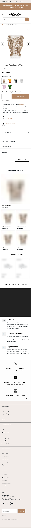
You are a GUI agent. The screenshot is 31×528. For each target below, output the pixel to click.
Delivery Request (5, 462)
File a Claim (4, 474)
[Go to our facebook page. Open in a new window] (3, 503)
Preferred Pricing (10, 123)
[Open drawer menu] (2, 14)
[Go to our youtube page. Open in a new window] (12, 503)
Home (15, 1)
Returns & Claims (6, 435)
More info (21, 104)
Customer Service (6, 425)
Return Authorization (6, 483)
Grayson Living (5, 414)
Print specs (4, 152)
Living (9, 1)
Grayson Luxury (5, 411)
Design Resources (6, 449)
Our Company (5, 406)
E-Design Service (5, 456)
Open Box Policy (5, 432)
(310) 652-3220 (8, 498)
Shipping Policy (5, 438)
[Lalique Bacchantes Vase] (15, 189)
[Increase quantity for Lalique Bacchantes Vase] (8, 96)
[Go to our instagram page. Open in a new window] (7, 503)
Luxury (3, 1)
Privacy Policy (5, 440)
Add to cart (20, 96)
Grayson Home (5, 416)
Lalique (5, 68)
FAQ (3, 429)
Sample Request (5, 459)
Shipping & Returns (6, 146)
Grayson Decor (5, 419)
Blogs (3, 464)
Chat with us (22, 159)
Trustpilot (4, 515)
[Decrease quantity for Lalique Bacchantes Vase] (3, 96)
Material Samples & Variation (8, 141)
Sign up (22, 511)
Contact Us (4, 486)
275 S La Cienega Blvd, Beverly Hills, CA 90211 (11, 499)
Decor (21, 1)
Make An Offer (10, 118)
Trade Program (5, 453)
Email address (6, 511)
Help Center (5, 470)
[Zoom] (28, 31)
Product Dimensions (6, 132)
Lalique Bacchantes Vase (6, 205)
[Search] (27, 19)
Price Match (4, 480)
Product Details (5, 137)
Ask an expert (5, 155)
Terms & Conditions (6, 443)
